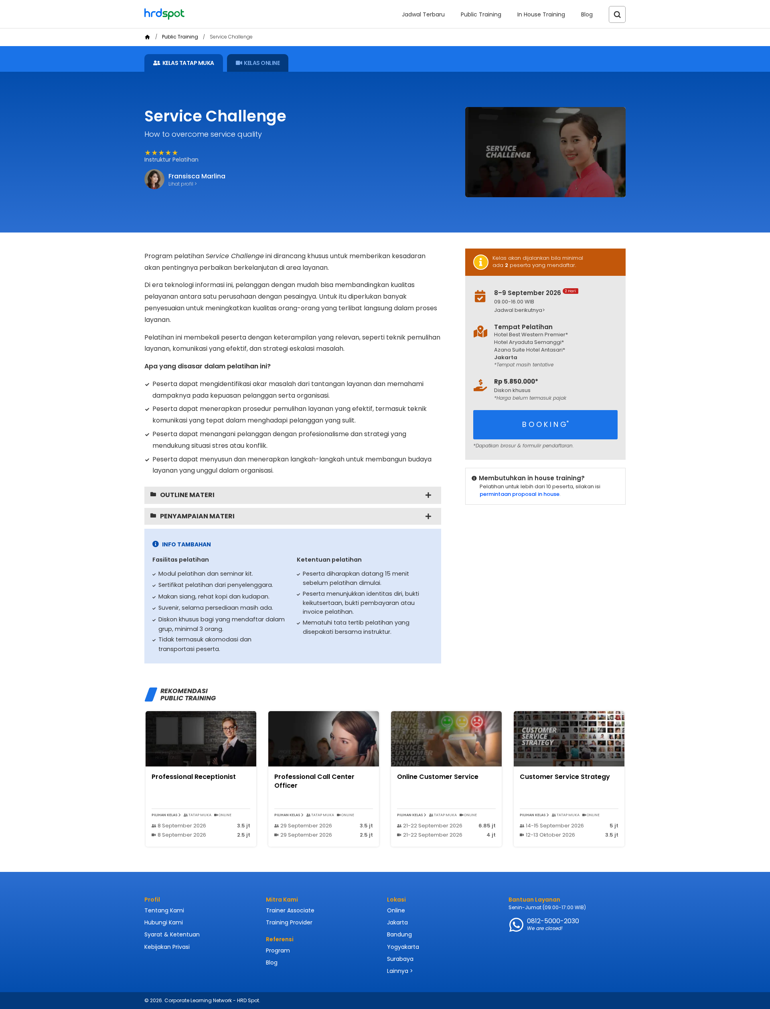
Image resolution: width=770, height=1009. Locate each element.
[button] (552, 310)
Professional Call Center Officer (314, 781)
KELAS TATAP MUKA (188, 63)
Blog (587, 14)
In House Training (541, 14)
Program (278, 950)
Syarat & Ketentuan (172, 934)
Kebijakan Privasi (167, 947)
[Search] (617, 14)
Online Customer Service (437, 776)
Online (396, 910)
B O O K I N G (545, 424)
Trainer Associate (290, 910)
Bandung (399, 934)
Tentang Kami (164, 910)
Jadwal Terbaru (423, 14)
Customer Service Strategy (565, 776)
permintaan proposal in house (519, 494)
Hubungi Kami (163, 922)
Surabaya (400, 959)
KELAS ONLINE (262, 63)
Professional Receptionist (194, 776)
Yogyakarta (403, 947)
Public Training (481, 14)
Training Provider (289, 922)
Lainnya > (400, 971)
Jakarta (397, 922)
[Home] (147, 37)
